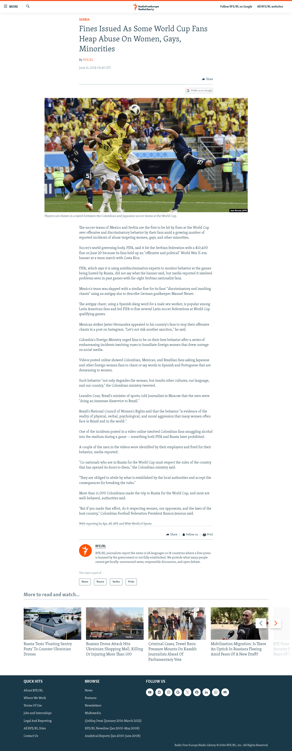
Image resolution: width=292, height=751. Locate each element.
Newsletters (93, 705)
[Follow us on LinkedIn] (206, 692)
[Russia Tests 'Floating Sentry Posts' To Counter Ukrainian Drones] (52, 623)
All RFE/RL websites (270, 6)
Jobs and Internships (38, 713)
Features (91, 698)
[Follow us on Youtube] (150, 692)
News (89, 690)
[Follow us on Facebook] (197, 692)
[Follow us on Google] (178, 692)
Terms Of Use (33, 705)
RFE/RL (88, 60)
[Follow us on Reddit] (159, 692)
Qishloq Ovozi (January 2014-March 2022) (113, 720)
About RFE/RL (33, 690)
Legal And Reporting (38, 720)
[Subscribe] (225, 692)
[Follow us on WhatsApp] (215, 692)
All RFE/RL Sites (35, 728)
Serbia (84, 20)
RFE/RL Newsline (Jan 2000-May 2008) (112, 728)
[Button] (207, 79)
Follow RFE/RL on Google (236, 6)
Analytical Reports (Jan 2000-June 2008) (113, 736)
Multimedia (93, 713)
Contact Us (31, 736)
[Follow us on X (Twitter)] (187, 692)
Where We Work (35, 698)
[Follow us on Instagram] (168, 692)
